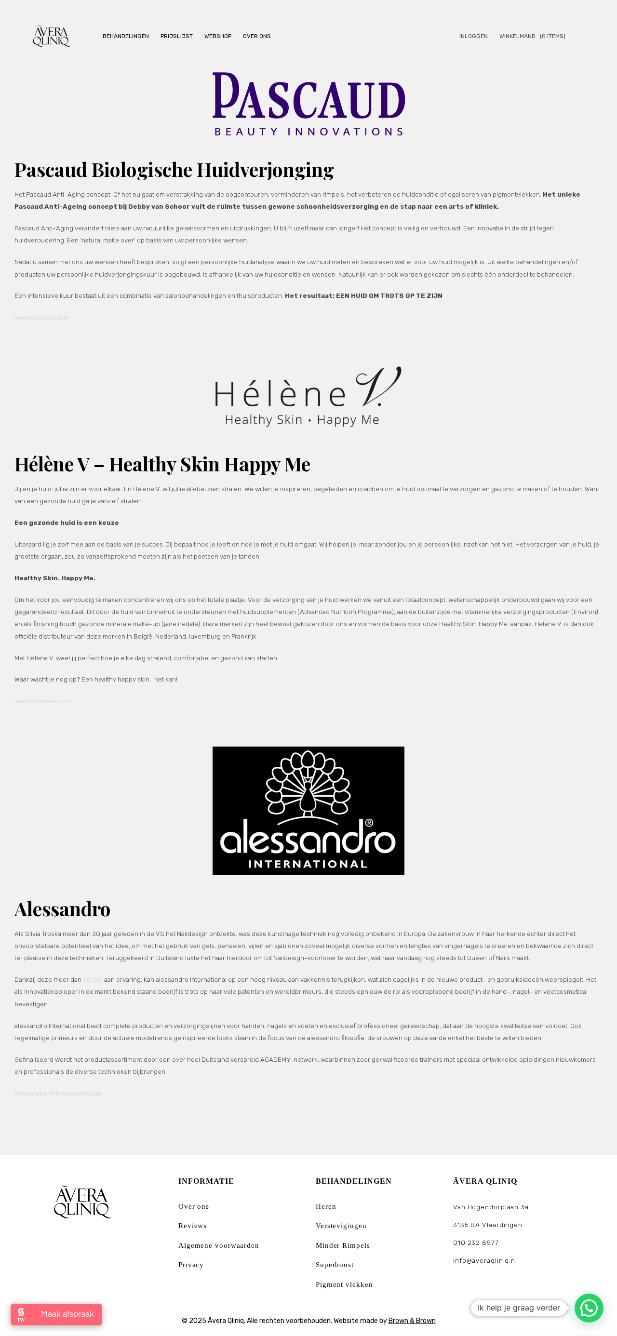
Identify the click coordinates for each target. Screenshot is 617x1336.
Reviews (192, 1225)
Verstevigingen (341, 1225)
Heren (326, 1206)
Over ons (193, 1206)
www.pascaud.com (41, 317)
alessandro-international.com (57, 1093)
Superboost (335, 1265)
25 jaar (93, 979)
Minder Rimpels (343, 1245)
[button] (589, 1308)
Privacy (191, 1265)
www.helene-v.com (42, 701)
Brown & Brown (412, 1321)
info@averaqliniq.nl (485, 1260)
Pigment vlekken (344, 1284)
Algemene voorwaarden (218, 1245)
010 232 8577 (476, 1242)
